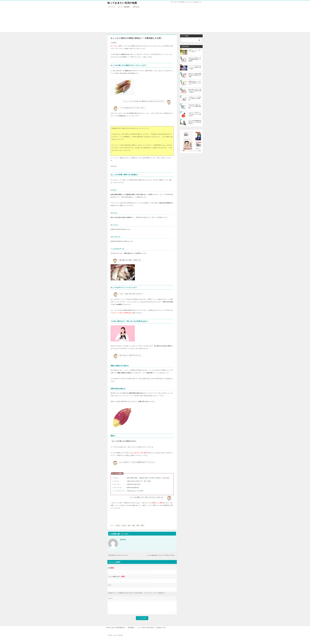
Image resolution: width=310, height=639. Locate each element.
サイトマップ (111, 7)
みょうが (124, 525)
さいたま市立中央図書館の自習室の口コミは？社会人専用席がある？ (195, 122)
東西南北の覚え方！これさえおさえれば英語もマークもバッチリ (195, 83)
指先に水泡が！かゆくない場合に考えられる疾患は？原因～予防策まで (195, 91)
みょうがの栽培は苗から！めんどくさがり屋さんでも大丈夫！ (161, 555)
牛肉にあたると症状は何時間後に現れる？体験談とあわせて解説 (195, 75)
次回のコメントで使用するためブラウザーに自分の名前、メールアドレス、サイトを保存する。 (137, 593)
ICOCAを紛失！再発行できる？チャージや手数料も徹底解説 (195, 106)
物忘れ (142, 525)
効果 (129, 525)
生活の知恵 (113, 42)
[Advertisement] (155, 20)
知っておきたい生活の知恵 (122, 2)
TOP (116, 627)
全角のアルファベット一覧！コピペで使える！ (195, 51)
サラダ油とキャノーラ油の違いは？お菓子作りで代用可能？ (195, 99)
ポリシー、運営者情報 (123, 7)
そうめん (118, 525)
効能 (133, 525)
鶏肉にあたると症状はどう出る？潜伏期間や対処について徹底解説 (195, 59)
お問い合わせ (136, 7)
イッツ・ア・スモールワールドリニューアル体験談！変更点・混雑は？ (195, 67)
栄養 (138, 525)
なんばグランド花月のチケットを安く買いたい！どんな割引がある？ (195, 114)
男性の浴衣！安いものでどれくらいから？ (118, 555)
